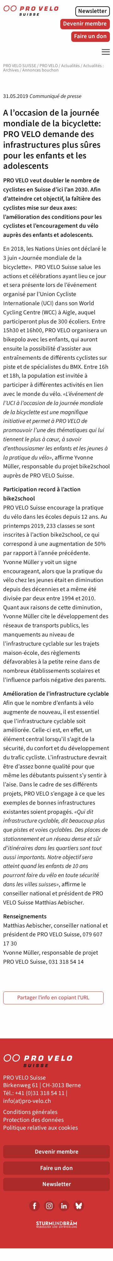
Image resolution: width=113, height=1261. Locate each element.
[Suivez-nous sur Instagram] (49, 1206)
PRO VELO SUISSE (19, 66)
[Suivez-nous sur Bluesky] (78, 1206)
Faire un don (90, 36)
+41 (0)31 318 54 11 (40, 1093)
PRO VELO (49, 66)
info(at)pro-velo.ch (27, 1101)
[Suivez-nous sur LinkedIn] (64, 1206)
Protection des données (33, 1120)
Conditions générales (30, 1112)
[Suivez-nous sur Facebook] (34, 1206)
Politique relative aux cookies (40, 1128)
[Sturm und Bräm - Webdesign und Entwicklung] (56, 1224)
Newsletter (92, 11)
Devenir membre (85, 23)
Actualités (70, 66)
